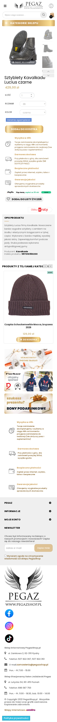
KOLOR (8, 112)
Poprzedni (48, 71)
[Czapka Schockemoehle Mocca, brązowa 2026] (28, 295)
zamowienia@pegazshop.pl (32, 664)
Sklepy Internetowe (14, 710)
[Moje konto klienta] (53, 5)
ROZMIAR (9, 103)
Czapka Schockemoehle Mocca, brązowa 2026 (28, 326)
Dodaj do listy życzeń (26, 199)
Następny (48, 75)
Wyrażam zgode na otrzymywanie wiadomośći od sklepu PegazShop (23, 557)
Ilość (8, 95)
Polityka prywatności (16, 718)
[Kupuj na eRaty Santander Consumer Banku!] (40, 209)
